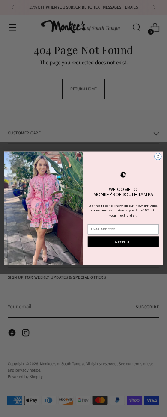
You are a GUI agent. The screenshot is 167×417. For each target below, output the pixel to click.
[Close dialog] (158, 156)
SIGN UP (123, 241)
